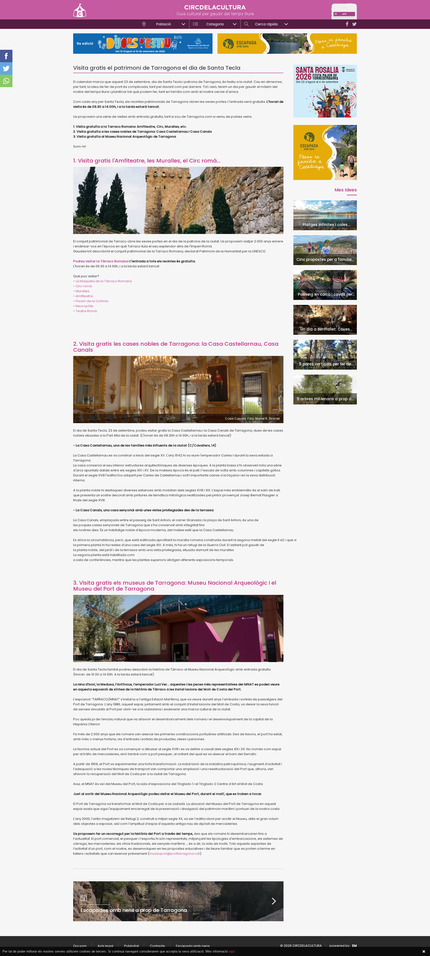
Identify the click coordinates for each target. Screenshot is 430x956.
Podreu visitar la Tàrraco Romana (100, 261)
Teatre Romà (87, 311)
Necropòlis (84, 306)
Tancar (424, 952)
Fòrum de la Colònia (92, 301)
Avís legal (105, 946)
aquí (232, 951)
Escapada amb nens (193, 946)
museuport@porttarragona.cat (174, 853)
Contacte (157, 946)
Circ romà (84, 286)
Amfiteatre (84, 296)
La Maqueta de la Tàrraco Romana (104, 281)
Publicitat (131, 946)
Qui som (80, 946)
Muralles (82, 291)
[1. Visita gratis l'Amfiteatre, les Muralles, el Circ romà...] (178, 200)
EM (354, 945)
